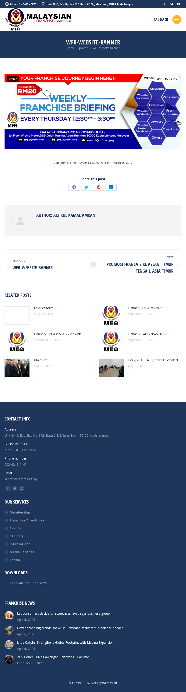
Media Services (22, 552)
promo (13, 79)
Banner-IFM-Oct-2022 (145, 308)
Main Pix (40, 360)
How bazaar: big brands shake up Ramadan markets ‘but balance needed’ (70, 628)
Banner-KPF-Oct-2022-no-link (57, 334)
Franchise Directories (27, 520)
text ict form (44, 308)
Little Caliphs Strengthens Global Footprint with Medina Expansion (65, 642)
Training (17, 536)
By (94, 163)
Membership (20, 512)
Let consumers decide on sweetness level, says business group (63, 613)
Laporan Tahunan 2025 (28, 583)
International (20, 544)
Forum (15, 560)
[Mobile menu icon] (176, 19)
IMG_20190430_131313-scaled (153, 360)
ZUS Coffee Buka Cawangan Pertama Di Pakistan (53, 657)
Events (15, 528)
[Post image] (17, 315)
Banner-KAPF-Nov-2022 (147, 334)
